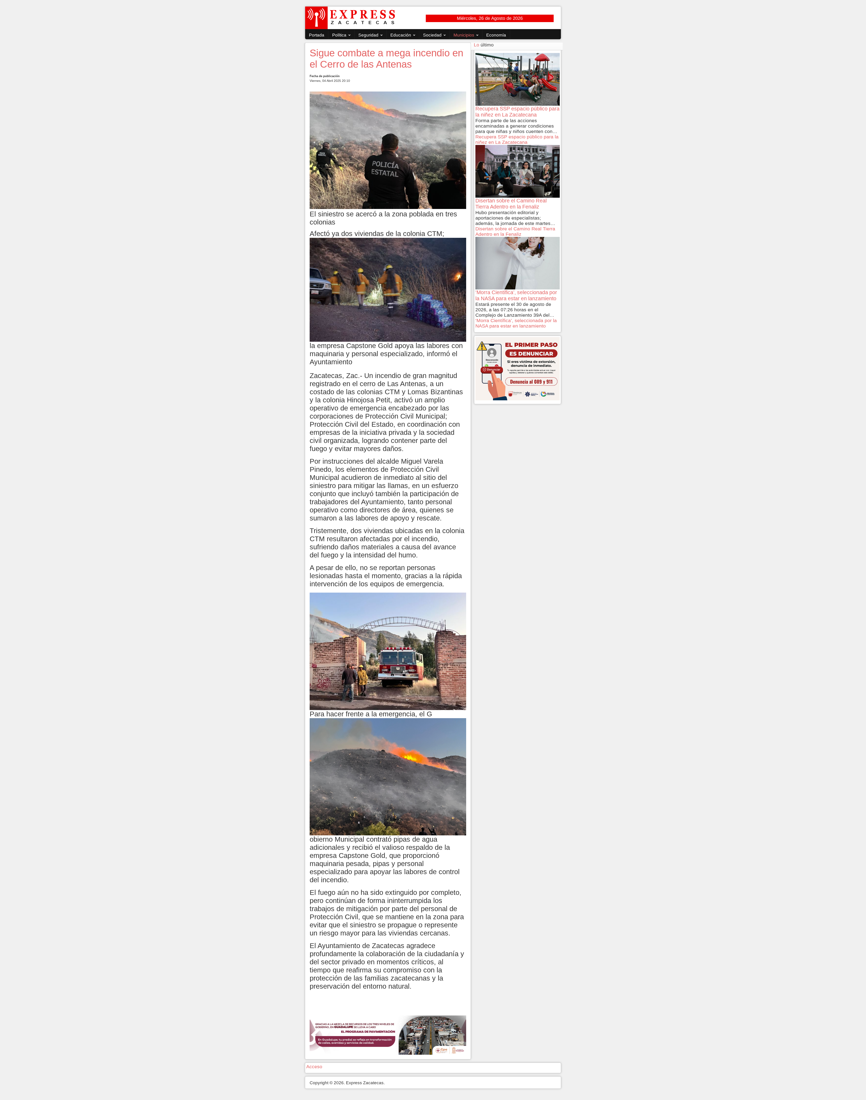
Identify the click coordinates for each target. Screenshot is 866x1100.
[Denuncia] (517, 368)
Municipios (464, 35)
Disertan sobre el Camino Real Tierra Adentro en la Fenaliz (515, 231)
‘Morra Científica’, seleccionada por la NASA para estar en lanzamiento (516, 323)
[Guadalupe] (388, 1034)
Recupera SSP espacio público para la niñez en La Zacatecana (517, 139)
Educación (400, 35)
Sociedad (432, 35)
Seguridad (368, 35)
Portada (316, 35)
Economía (496, 35)
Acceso (314, 1066)
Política (339, 35)
